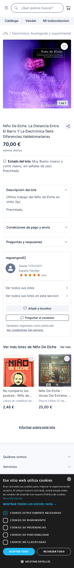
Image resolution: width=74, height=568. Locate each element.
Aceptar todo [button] (19, 551)
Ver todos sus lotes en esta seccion (32, 296)
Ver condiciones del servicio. (25, 330)
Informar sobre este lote (37, 427)
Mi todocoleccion (56, 21)
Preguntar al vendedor (39, 317)
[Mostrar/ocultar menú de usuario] (5, 8)
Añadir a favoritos (39, 308)
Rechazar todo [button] (54, 551)
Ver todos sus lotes (20, 288)
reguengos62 (16, 258)
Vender (30, 21)
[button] (37, 189)
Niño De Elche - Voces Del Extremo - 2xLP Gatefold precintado (54, 393)
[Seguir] (64, 46)
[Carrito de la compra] (68, 7)
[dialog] (37, 521)
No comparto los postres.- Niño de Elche (16, 393)
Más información (12, 498)
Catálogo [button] (12, 21)
